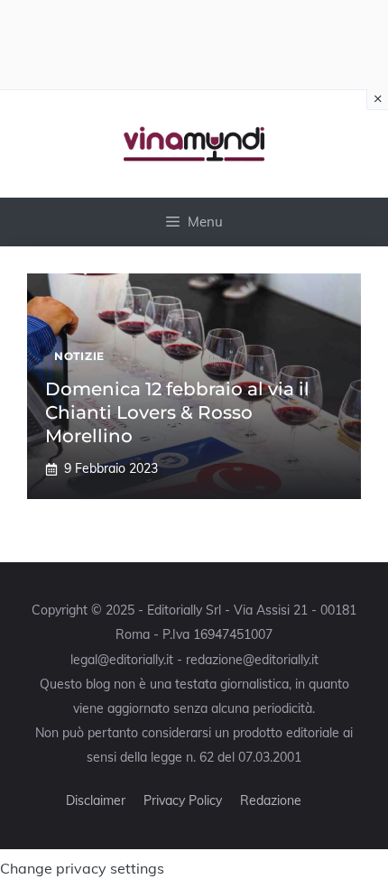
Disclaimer (95, 800)
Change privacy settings (82, 868)
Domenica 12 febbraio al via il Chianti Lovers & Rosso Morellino (177, 412)
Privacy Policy (182, 800)
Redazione (270, 800)
